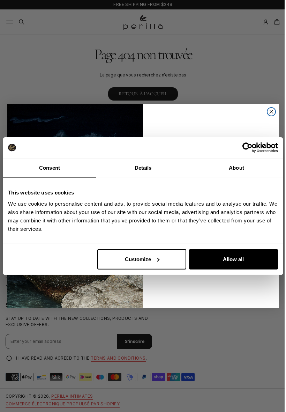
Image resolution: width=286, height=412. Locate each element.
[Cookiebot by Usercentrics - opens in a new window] (247, 147)
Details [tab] (143, 168)
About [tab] (236, 168)
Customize (138, 259)
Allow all (233, 259)
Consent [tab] (49, 168)
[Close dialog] (269, 112)
